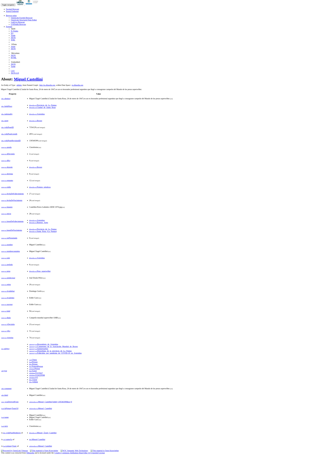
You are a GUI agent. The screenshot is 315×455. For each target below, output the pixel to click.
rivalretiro (7, 298)
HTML (13, 58)
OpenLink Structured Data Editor (24, 20)
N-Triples (14, 31)
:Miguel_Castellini (40, 408)
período (7, 265)
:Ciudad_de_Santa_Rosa (42, 107)
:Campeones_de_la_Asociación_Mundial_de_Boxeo (53, 346)
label (4, 395)
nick (4, 426)
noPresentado (9, 238)
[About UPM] (32, 5)
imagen (6, 207)
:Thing (33, 360)
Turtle (13, 35)
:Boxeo (35, 121)
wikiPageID (7, 127)
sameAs (7, 439)
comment (6, 388)
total (5, 311)
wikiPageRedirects (12, 433)
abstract (5, 99)
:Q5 (33, 377)
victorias (7, 338)
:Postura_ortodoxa (40, 187)
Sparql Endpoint (12, 11)
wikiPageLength (9, 134)
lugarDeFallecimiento (12, 221)
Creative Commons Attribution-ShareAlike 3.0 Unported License (79, 453)
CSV (13, 71)
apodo (6, 147)
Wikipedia (30, 453)
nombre (7, 245)
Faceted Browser (12, 9)
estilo (6, 187)
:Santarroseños (38, 349)
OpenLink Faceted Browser (21, 18)
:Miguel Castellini (37, 439)
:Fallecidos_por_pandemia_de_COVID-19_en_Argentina (55, 353)
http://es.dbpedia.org (47, 85)
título (6, 318)
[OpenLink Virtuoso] (14, 451)
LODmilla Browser (18, 24)
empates (7, 180)
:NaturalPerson (36, 366)
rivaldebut (8, 291)
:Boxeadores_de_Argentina (43, 344)
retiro (6, 284)
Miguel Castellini (28, 79)
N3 (12, 33)
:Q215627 (36, 373)
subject (5, 349)
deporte (7, 167)
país (5, 258)
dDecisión (8, 154)
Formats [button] (9, 27)
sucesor (7, 304)
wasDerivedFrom (9, 402)
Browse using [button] (11, 16)
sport (4, 121)
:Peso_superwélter (40, 271)
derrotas (7, 174)
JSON (13, 38)
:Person (33, 362)
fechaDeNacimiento (11, 200)
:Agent (33, 371)
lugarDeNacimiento (11, 230)
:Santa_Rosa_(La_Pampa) (43, 231)
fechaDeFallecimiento (12, 194)
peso (5, 271)
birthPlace (6, 106)
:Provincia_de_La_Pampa (42, 105)
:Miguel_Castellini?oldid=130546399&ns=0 (50, 402)
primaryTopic (10, 446)
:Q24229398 (37, 375)
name (5, 417)
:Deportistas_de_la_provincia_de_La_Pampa (50, 351)
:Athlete (33, 382)
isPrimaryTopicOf (9, 408)
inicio (6, 214)
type (4, 371)
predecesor (8, 278)
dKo (5, 160)
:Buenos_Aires (38, 222)
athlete (19, 85)
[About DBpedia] (20, 5)
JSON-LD (15, 73)
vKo (5, 331)
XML (13, 40)
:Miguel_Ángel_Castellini (42, 433)
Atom (13, 47)
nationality (7, 114)
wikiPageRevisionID (11, 141)
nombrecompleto (10, 251)
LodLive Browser (18, 22)
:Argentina (37, 114)
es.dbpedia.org (77, 85)
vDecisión (8, 324)
